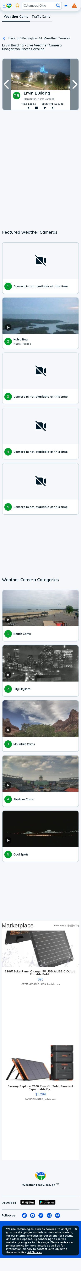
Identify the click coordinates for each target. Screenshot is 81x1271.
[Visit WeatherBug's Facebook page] (40, 1215)
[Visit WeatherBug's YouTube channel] (32, 1215)
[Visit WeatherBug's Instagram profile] (49, 1215)
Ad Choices (34, 1252)
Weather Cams (16, 16)
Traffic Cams (41, 16)
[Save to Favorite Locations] (17, 6)
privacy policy (15, 1245)
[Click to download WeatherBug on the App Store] (27, 1203)
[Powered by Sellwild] (73, 925)
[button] (76, 1229)
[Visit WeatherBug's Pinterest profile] (57, 1215)
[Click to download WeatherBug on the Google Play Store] (47, 1203)
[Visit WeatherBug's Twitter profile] (24, 1215)
